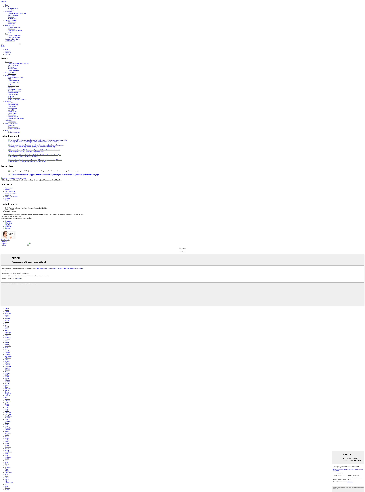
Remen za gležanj (13, 86)
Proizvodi (7, 51)
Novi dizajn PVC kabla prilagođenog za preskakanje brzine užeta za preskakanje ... (33, 142)
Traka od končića (13, 70)
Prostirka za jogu (13, 104)
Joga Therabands (13, 103)
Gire (9, 84)
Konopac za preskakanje (15, 77)
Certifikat (11, 10)
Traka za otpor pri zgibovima (17, 13)
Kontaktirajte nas (10, 41)
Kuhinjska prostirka (14, 98)
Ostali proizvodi (9, 25)
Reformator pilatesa (10, 20)
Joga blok (7, 54)
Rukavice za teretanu (14, 91)
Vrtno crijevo (12, 122)
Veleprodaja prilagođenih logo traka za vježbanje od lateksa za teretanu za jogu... (32, 146)
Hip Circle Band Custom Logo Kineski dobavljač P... (24, 156)
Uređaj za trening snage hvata (17, 99)
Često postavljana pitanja (12, 39)
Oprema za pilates (10, 72)
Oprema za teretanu (14, 27)
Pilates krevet (12, 22)
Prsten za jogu (12, 111)
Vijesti (6, 34)
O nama (7, 6)
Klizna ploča (12, 115)
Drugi (10, 32)
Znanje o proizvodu (14, 37)
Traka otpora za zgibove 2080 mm (18, 63)
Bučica (10, 87)
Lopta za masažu (13, 92)
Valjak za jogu (12, 113)
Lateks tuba (11, 29)
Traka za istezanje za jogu (16, 118)
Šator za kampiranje (14, 128)
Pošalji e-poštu (5, 240)
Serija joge (11, 23)
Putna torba (11, 125)
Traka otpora (8, 11)
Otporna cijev (12, 18)
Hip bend (11, 17)
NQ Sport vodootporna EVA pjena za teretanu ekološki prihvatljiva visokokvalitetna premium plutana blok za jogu (53, 175)
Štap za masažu (13, 94)
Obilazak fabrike (13, 8)
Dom (6, 5)
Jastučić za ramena (13, 80)
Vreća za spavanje (13, 127)
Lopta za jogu (12, 108)
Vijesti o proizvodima (14, 35)
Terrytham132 (5, 241)
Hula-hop (11, 96)
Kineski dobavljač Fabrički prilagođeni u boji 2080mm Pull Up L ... (28, 161)
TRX (10, 79)
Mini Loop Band (13, 15)
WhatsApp (4, 243)
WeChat (3, 245)
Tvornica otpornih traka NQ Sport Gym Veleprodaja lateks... (26, 151)
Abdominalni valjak (14, 82)
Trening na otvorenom (15, 30)
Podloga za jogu (13, 116)
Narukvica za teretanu (14, 89)
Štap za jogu (12, 106)
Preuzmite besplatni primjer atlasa (11, 216)
